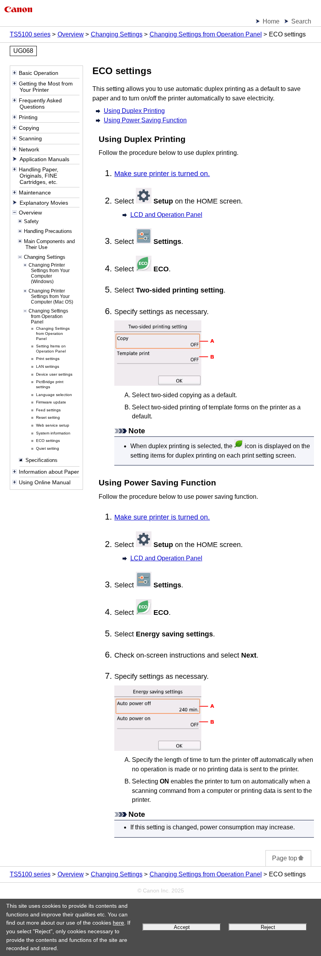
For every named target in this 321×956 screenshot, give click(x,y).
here (118, 923)
